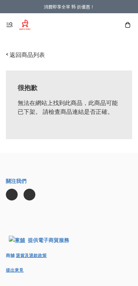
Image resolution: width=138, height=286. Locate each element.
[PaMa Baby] (25, 25)
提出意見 (15, 270)
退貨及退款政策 (31, 255)
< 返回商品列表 (25, 54)
